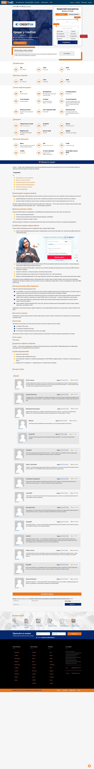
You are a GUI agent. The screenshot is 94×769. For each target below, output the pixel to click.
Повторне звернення (73, 14)
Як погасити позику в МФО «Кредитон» (25, 184)
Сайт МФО (67, 54)
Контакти (78, 2)
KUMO (33, 661)
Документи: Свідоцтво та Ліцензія (24, 187)
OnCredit (34, 655)
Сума (51, 2)
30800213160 (22, 153)
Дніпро (51, 655)
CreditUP (16, 655)
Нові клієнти (61, 14)
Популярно (36, 2)
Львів (51, 667)
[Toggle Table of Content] (14, 175)
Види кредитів (44, 2)
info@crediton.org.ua (70, 145)
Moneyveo (17, 661)
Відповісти (17, 389)
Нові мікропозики (20, 2)
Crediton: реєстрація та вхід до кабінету (25, 182)
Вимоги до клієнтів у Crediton (23, 180)
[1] (56, 26)
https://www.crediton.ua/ (48, 145)
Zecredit (16, 670)
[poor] (74, 600)
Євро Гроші (17, 652)
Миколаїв (52, 677)
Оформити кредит (20, 43)
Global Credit (17, 664)
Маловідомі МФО (29, 2)
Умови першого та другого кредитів (24, 177)
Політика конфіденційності (27, 690)
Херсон (51, 680)
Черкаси (51, 683)
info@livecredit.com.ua (76, 667)
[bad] (72, 600)
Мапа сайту (84, 2)
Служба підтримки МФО (21, 189)
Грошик (16, 680)
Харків (51, 658)
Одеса (51, 661)
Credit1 (33, 658)
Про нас (72, 2)
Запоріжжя (52, 664)
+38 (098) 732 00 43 (75, 673)
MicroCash (34, 670)
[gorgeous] (79, 600)
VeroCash (34, 664)
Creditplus (17, 667)
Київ (51, 652)
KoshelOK (34, 683)
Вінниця (51, 670)
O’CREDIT (34, 680)
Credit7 (33, 677)
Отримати (66, 42)
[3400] (77, 19)
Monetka (16, 677)
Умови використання (37, 690)
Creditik (33, 667)
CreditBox (34, 652)
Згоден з (46, 637)
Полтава (51, 674)
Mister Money (17, 658)
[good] (77, 600)
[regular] (76, 600)
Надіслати (72, 604)
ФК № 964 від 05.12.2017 (25, 125)
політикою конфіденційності (48, 637)
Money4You (17, 674)
